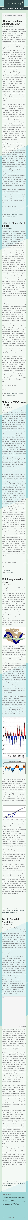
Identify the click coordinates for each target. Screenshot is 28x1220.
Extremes (10, 216)
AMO (9, 910)
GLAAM (14, 216)
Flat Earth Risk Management (10, 4)
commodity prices (15, 910)
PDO (12, 572)
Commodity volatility (21, 1183)
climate (8, 214)
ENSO (9, 395)
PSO (14, 395)
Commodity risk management (17, 214)
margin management (10, 912)
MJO (12, 395)
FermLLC (11, 26)
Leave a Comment (6, 217)
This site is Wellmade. (14, 1216)
